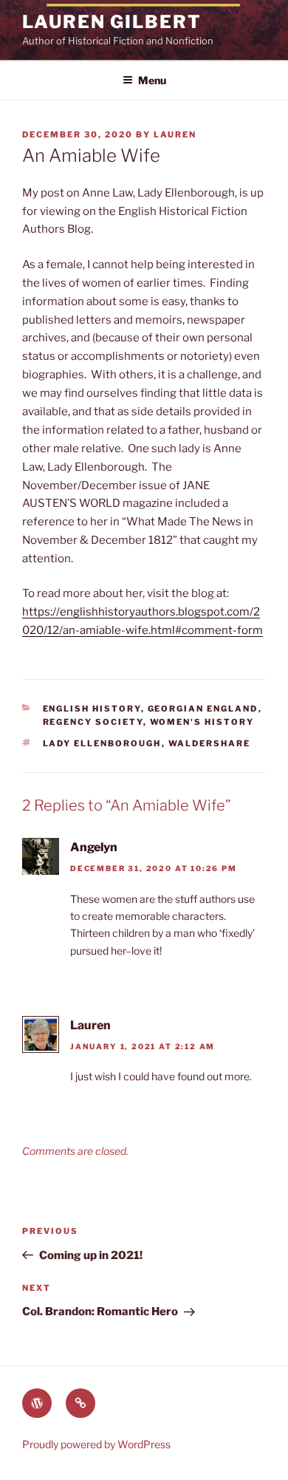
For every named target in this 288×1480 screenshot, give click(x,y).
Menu (152, 80)
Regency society (93, 722)
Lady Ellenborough (102, 743)
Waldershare (209, 743)
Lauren (175, 134)
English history (92, 708)
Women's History (202, 722)
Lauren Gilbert (112, 22)
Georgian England (203, 708)
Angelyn (93, 847)
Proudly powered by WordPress (96, 1444)
